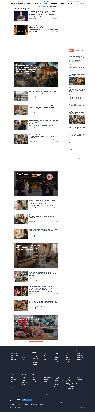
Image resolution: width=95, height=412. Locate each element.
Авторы (80, 3)
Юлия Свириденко (47, 394)
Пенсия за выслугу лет (69, 389)
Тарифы (34, 360)
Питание (67, 355)
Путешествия (13, 383)
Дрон (55, 359)
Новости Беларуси (80, 363)
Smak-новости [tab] (77, 50)
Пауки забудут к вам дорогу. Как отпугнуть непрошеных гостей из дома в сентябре (43, 230)
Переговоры (24, 382)
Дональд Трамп (46, 379)
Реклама (63, 402)
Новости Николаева (15, 371)
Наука (55, 350)
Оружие (23, 384)
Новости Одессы (14, 359)
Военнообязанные (36, 383)
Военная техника (24, 388)
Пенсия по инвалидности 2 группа (68, 380)
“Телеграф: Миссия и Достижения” (67, 3)
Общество (23, 350)
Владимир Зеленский (47, 377)
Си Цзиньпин (46, 381)
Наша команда (13, 404)
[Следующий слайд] (86, 4)
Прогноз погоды (24, 370)
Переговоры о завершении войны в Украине (20, 3)
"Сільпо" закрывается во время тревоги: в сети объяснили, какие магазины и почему (29, 176)
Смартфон (56, 361)
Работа (22, 355)
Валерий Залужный (47, 385)
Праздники (56, 374)
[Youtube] (77, 1)
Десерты (78, 383)
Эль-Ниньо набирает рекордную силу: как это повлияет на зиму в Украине (42, 92)
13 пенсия (67, 377)
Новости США (79, 355)
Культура (12, 385)
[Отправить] (23, 1)
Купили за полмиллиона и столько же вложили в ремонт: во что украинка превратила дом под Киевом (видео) (28, 68)
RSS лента (41, 404)
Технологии (56, 353)
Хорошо (52, 6)
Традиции (56, 382)
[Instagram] (80, 1)
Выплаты (23, 357)
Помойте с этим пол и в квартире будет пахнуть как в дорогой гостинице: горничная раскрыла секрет (42, 202)
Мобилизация (35, 374)
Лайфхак (12, 387)
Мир (77, 350)
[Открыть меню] (10, 1)
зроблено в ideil (82, 407)
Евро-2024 (45, 361)
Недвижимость (35, 358)
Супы (77, 381)
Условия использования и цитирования (52, 402)
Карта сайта (19, 404)
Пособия (23, 368)
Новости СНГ (79, 359)
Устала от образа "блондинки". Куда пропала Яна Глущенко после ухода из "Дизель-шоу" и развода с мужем (41, 288)
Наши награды (70, 402)
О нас (11, 402)
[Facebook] (71, 1)
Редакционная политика (37, 402)
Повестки (34, 377)
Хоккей (44, 359)
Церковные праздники (56, 378)
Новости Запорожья (15, 363)
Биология (56, 357)
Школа (22, 363)
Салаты (78, 385)
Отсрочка (34, 381)
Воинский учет (35, 385)
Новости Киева (14, 353)
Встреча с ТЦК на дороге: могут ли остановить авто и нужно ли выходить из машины (42, 273)
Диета (66, 357)
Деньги (33, 354)
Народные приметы (58, 380)
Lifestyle (12, 374)
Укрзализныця (35, 364)
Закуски (78, 387)
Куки (47, 6)
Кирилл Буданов (46, 387)
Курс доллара (35, 362)
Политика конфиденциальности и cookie (22, 402)
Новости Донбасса (14, 368)
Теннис (44, 357)
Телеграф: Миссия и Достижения (31, 404)
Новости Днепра (14, 357)
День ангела (56, 386)
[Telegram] (75, 1)
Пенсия (67, 374)
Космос (55, 355)
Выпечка (78, 377)
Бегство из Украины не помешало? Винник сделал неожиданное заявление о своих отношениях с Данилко (43, 107)
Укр (84, 1)
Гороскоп (12, 377)
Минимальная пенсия (69, 386)
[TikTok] (82, 1)
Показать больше (75, 149)
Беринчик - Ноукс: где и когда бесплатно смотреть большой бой (42, 26)
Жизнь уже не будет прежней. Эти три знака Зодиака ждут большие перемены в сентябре (43, 122)
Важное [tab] (83, 50)
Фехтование (45, 363)
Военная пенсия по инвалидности (69, 384)
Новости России (79, 357)
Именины (56, 388)
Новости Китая (79, 361)
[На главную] (47, 1)
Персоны (45, 374)
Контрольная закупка (36, 3)
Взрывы (23, 380)
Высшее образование (24, 366)
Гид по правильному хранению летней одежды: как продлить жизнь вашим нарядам (28, 248)
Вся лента (71, 53)
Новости (12, 350)
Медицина (23, 361)
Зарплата (23, 353)
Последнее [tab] (71, 50)
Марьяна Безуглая (47, 392)
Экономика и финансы (35, 351)
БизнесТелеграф (54, 3)
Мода (12, 381)
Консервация (79, 379)
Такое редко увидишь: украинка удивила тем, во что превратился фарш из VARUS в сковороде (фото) (43, 302)
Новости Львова (14, 361)
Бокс (44, 355)
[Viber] (73, 1)
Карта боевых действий (24, 378)
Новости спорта (47, 350)
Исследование (68, 361)
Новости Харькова (14, 355)
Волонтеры (23, 386)
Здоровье (67, 350)
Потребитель (13, 379)
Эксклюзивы (46, 3)
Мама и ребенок (68, 353)
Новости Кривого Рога (14, 366)
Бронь (33, 379)
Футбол (44, 353)
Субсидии (23, 359)
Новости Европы (79, 353)
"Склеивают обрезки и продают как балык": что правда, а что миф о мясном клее (29, 319)
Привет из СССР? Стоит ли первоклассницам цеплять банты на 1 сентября (41, 136)
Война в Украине (25, 374)
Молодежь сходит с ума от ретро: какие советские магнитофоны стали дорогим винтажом (42, 216)
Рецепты (78, 374)
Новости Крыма (14, 370)
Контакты (76, 402)
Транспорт (34, 356)
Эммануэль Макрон (47, 383)
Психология (67, 359)
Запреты (56, 384)
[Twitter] (78, 1)
